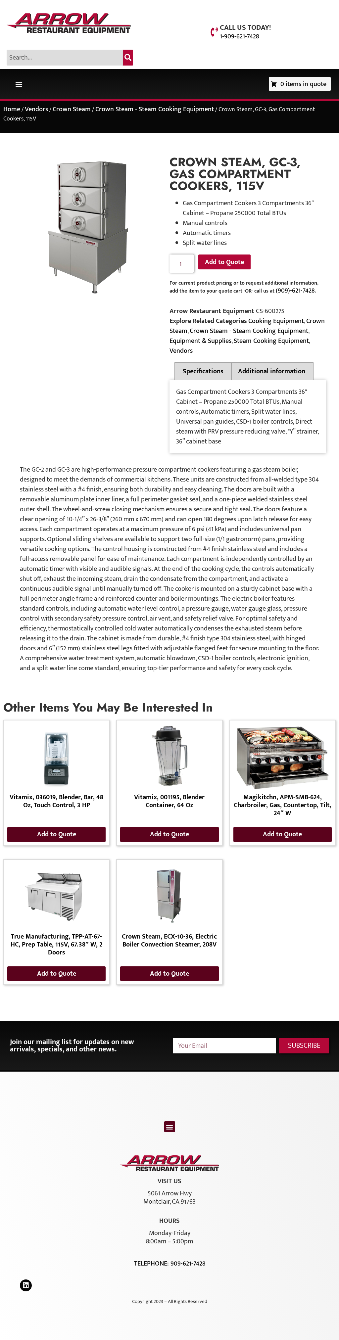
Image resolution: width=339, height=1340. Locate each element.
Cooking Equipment (276, 321)
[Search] (128, 58)
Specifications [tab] (203, 371)
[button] (18, 83)
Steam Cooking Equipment (271, 341)
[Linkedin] (26, 1285)
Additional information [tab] (271, 371)
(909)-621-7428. (296, 290)
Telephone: (152, 1263)
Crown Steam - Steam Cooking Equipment (154, 109)
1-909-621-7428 (239, 36)
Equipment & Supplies (200, 341)
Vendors (36, 109)
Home (11, 109)
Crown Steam (72, 109)
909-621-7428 (187, 1263)
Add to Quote (224, 262)
